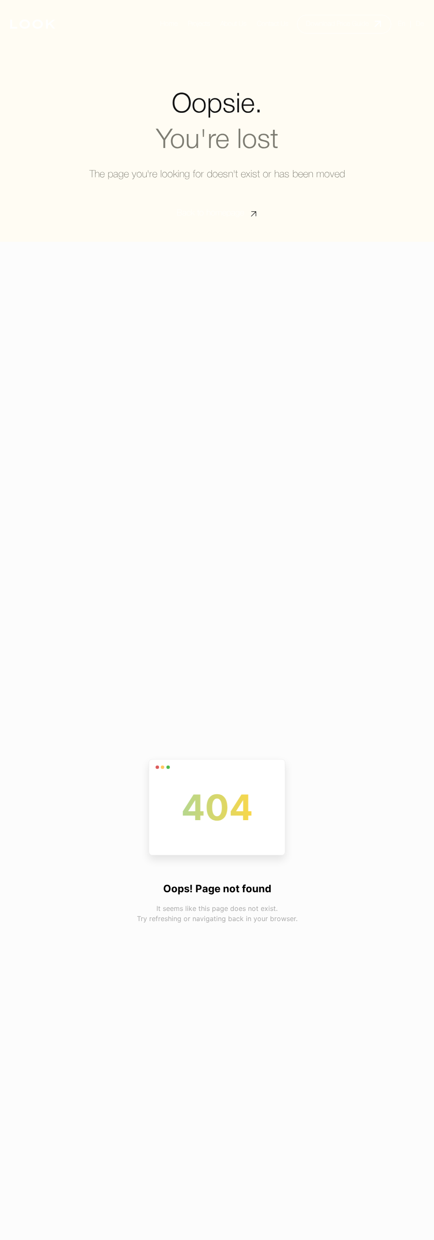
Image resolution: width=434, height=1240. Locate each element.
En (401, 24)
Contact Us (273, 24)
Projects (199, 24)
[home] (32, 24)
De (420, 24)
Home (169, 24)
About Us (233, 24)
